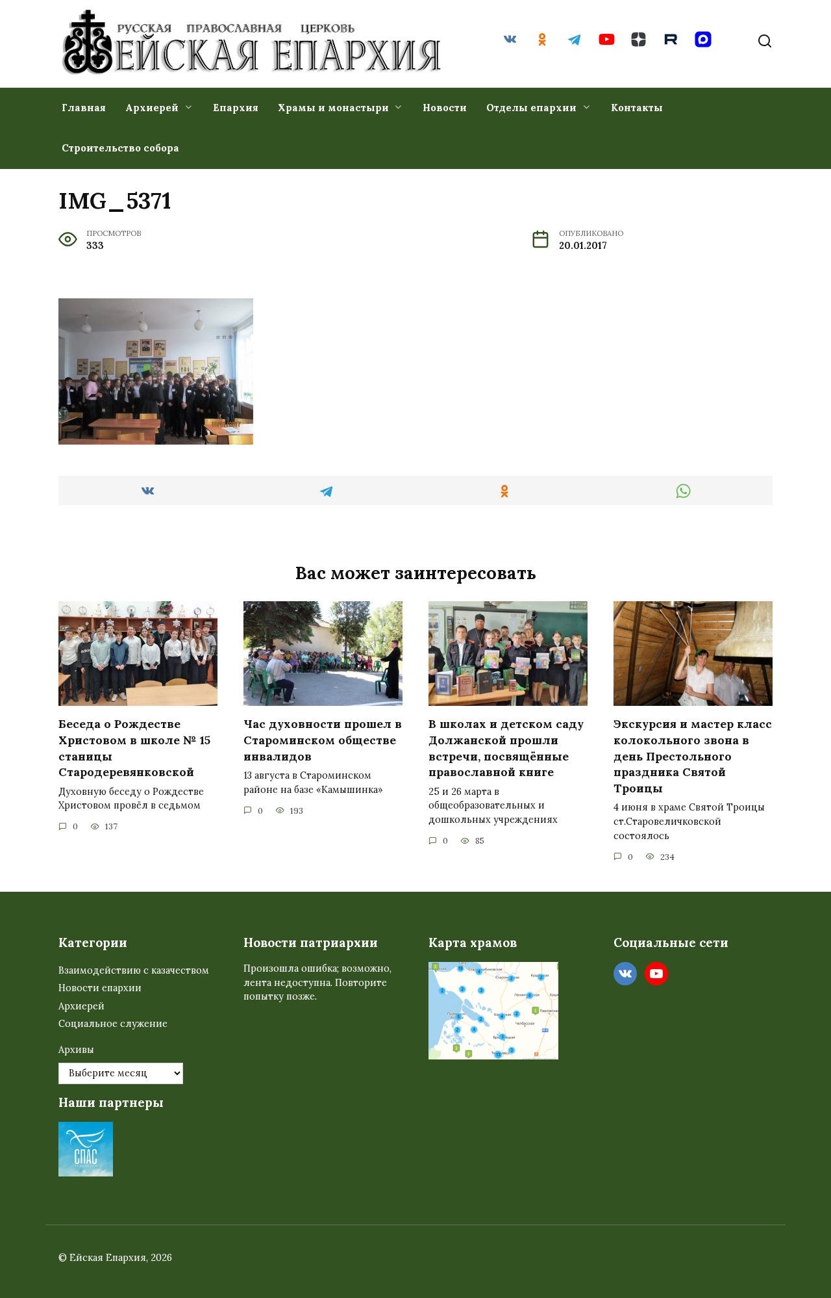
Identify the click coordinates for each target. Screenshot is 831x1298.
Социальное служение (112, 1024)
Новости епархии (100, 988)
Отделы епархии (531, 107)
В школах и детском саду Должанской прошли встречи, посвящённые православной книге (506, 747)
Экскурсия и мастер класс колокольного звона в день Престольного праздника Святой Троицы (693, 756)
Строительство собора (120, 148)
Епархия (235, 107)
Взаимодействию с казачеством (133, 970)
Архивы (76, 1050)
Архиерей (152, 107)
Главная (84, 107)
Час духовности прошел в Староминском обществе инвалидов (322, 739)
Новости (445, 107)
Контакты (637, 107)
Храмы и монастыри (333, 107)
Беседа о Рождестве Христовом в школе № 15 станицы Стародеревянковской (134, 747)
